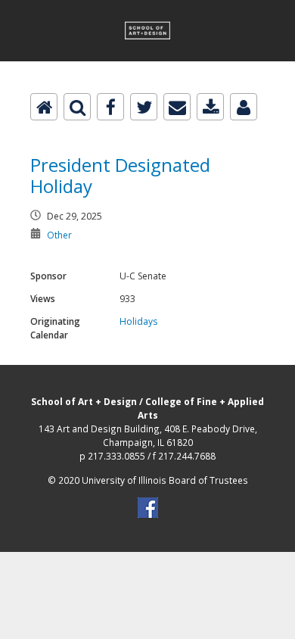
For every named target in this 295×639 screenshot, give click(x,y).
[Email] (177, 106)
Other (59, 235)
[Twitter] (143, 106)
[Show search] (77, 106)
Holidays (138, 321)
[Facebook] (110, 106)
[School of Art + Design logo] (147, 8)
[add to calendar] (210, 106)
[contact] (243, 106)
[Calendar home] (43, 106)
